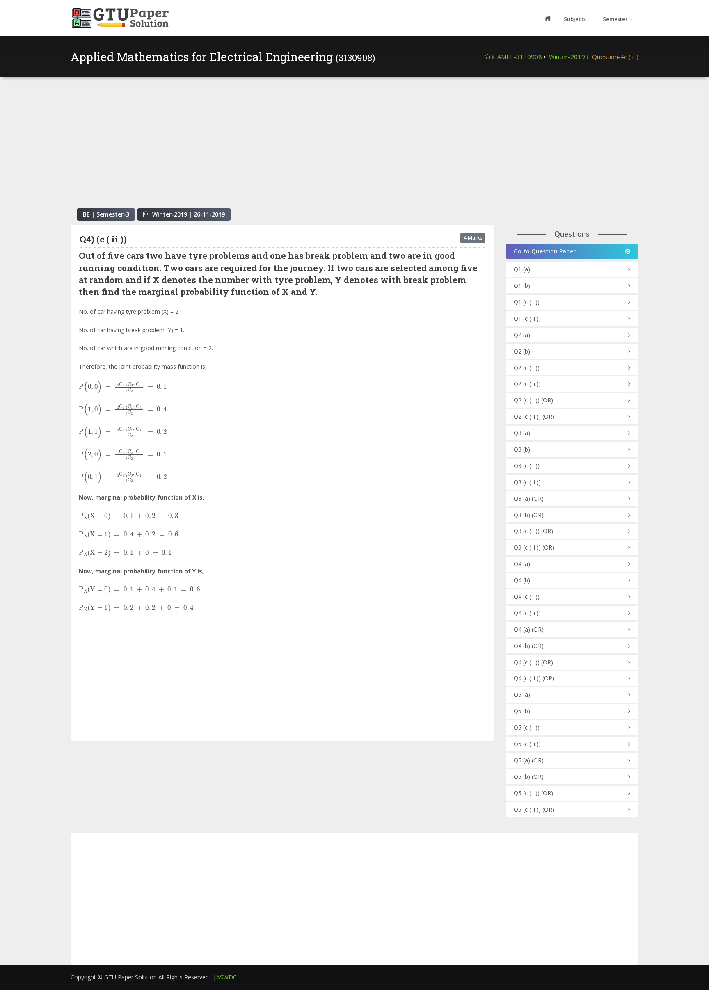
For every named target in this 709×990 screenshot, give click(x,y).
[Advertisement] (354, 146)
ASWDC (226, 977)
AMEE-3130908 (519, 56)
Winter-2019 (567, 56)
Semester (615, 19)
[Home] (487, 57)
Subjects (575, 19)
